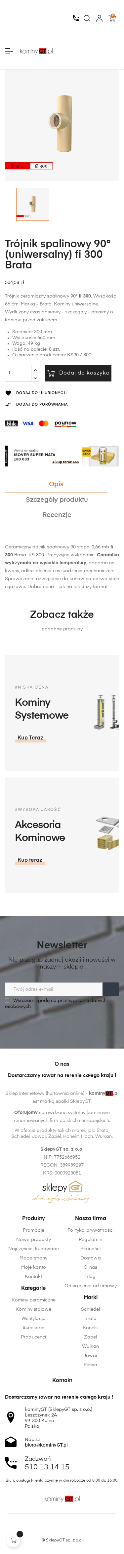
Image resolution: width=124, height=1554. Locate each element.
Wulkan (90, 1346)
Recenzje (56, 515)
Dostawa (90, 1258)
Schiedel (90, 1309)
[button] (30, 738)
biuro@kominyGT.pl (46, 1445)
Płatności (90, 1249)
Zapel (90, 1337)
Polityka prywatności (90, 1230)
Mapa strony (34, 1258)
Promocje (33, 1230)
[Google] (75, 1529)
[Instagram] (62, 1529)
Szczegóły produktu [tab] (57, 500)
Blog (90, 1276)
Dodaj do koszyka (84, 373)
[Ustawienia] (99, 18)
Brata (90, 1318)
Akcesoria (33, 1328)
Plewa (91, 1365)
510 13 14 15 (47, 1467)
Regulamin (90, 1239)
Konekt (91, 1328)
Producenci (33, 1337)
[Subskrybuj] (111, 989)
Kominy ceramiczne (34, 1300)
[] (13, 1540)
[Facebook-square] (50, 1529)
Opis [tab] (56, 484)
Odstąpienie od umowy (90, 1286)
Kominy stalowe (33, 1309)
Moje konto (33, 1267)
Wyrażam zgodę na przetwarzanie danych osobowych (55, 1003)
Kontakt (33, 1276)
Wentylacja (33, 1318)
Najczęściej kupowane (33, 1249)
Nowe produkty (33, 1239)
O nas (90, 1267)
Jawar (90, 1355)
